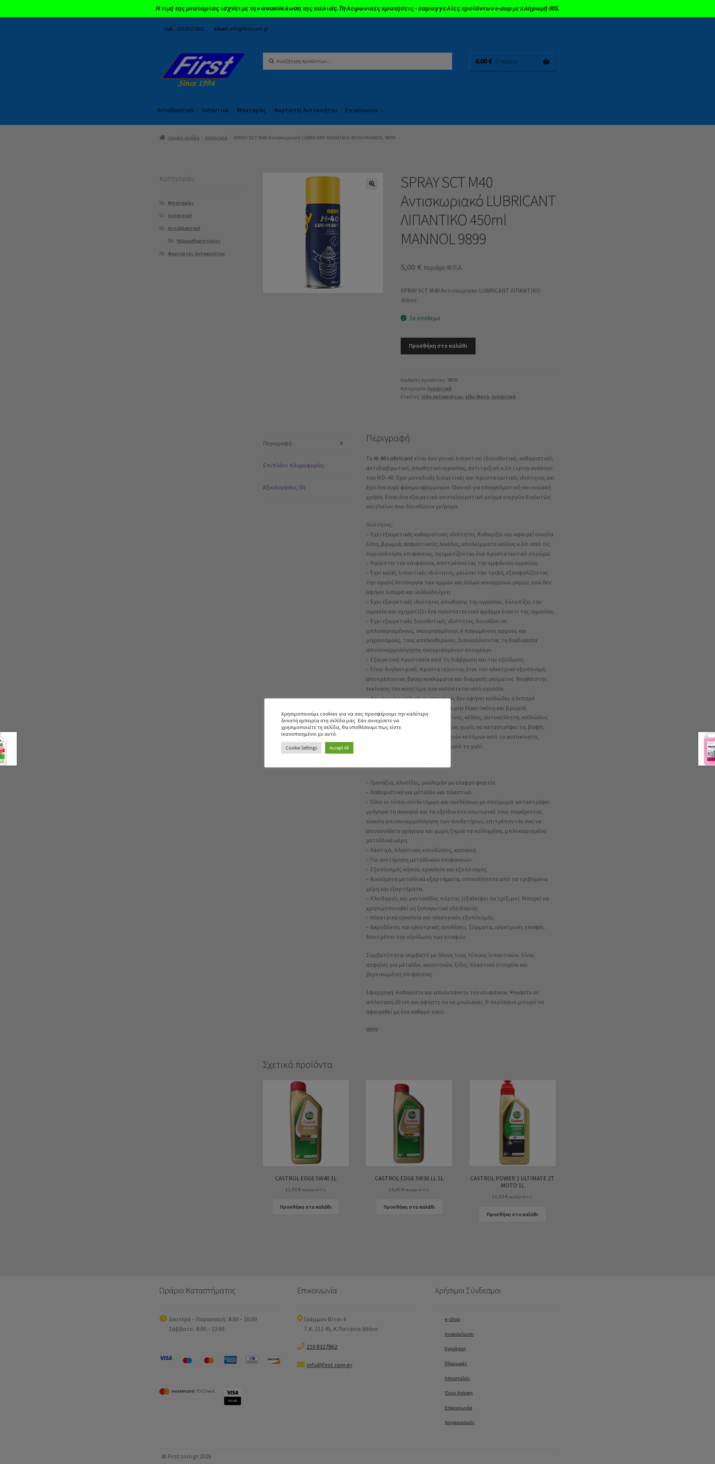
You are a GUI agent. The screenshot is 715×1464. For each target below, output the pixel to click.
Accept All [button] (339, 748)
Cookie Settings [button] (301, 748)
